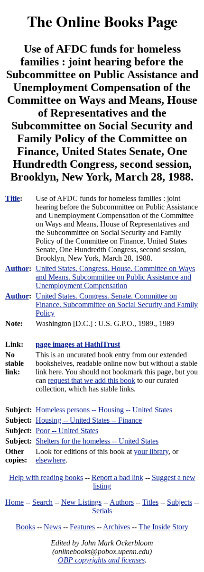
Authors (122, 502)
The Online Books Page (102, 21)
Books (25, 527)
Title (12, 198)
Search (42, 502)
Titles (150, 502)
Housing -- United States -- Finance (89, 420)
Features (82, 527)
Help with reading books (46, 477)
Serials (102, 511)
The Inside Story (163, 527)
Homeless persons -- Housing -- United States (104, 410)
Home (14, 502)
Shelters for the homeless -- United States (97, 441)
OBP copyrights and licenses (101, 560)
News (52, 527)
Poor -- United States (67, 431)
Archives (116, 527)
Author (17, 268)
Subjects (179, 502)
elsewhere (50, 460)
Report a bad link (117, 477)
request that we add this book (91, 380)
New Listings (81, 502)
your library (151, 451)
